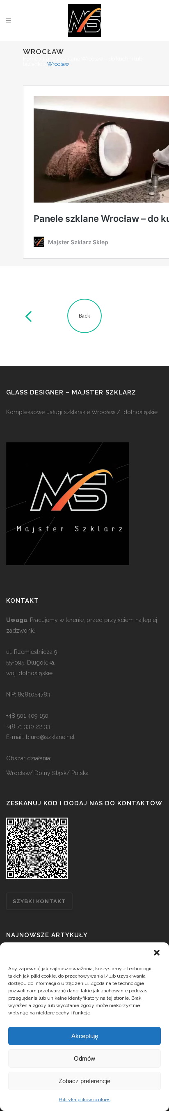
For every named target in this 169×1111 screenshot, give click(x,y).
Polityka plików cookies (84, 1099)
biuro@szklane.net (50, 737)
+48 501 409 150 (27, 715)
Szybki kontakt (39, 901)
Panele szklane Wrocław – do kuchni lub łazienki (82, 61)
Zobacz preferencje (84, 1080)
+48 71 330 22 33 (28, 726)
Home (30, 59)
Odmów (84, 1058)
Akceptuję (84, 1035)
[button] (157, 953)
